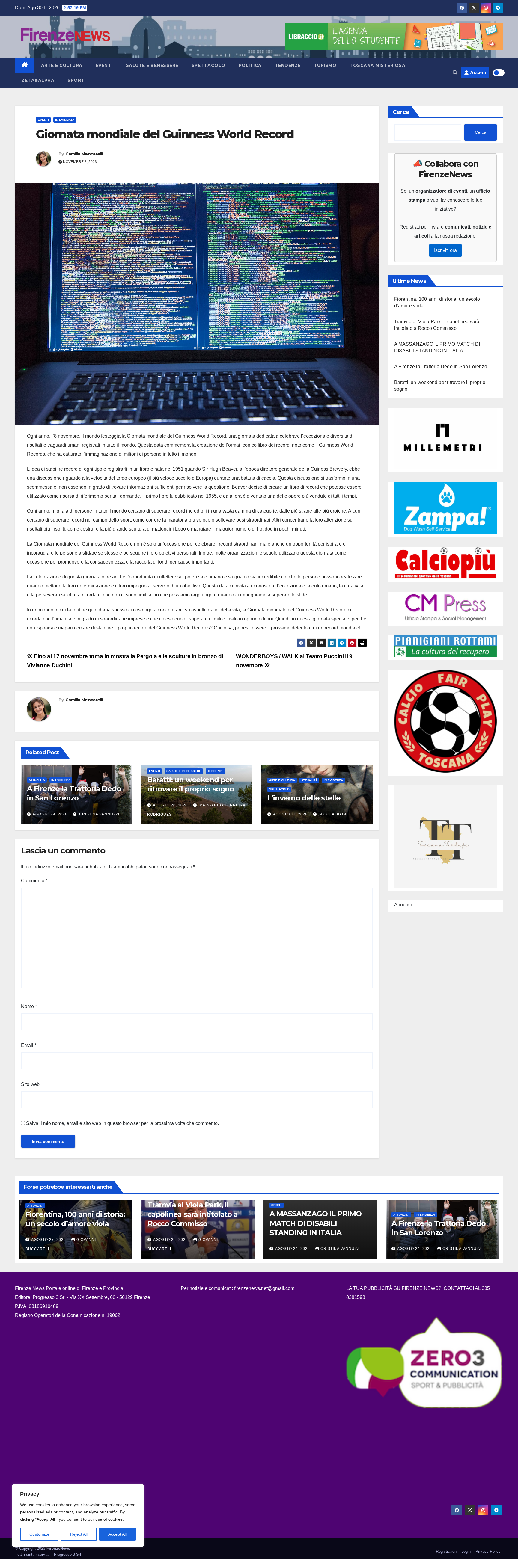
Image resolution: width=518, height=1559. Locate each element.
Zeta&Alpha (38, 80)
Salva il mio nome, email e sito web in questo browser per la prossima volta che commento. (122, 1123)
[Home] (24, 65)
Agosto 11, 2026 (290, 814)
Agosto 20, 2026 (170, 805)
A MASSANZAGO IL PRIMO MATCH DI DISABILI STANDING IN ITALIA (315, 1223)
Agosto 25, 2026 (171, 1240)
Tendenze (288, 65)
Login (466, 1551)
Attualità (37, 780)
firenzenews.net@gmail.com (264, 1288)
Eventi (104, 65)
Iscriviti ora (445, 250)
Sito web (30, 1084)
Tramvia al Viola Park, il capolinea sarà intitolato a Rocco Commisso (192, 1214)
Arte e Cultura (61, 65)
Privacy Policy (488, 1551)
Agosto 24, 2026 (50, 814)
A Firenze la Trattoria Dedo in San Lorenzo (440, 366)
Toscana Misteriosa (377, 65)
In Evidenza (64, 119)
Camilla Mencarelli (84, 154)
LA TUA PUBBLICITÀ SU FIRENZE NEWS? (394, 1288)
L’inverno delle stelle (304, 798)
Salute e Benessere (152, 65)
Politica (250, 65)
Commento (34, 880)
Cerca (401, 112)
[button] (455, 72)
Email (28, 1045)
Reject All (79, 1534)
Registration (446, 1551)
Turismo (325, 65)
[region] (78, 1515)
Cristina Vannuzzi (98, 814)
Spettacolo (208, 65)
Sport (76, 80)
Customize (39, 1534)
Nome (29, 1006)
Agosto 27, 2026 (49, 1240)
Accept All (117, 1534)
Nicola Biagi (332, 814)
